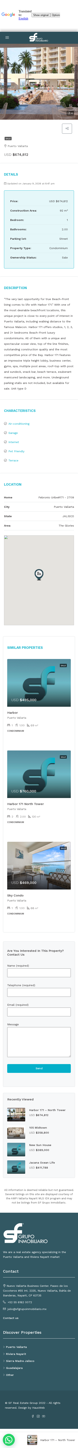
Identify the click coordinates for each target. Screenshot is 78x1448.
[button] (39, 574)
